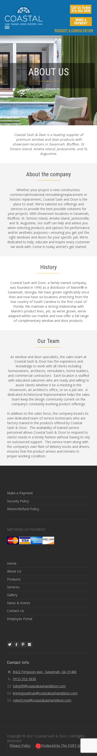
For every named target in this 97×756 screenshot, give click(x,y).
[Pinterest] (23, 644)
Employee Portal (19, 618)
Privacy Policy (20, 745)
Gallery (12, 595)
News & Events (18, 603)
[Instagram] (29, 644)
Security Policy (18, 501)
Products (14, 579)
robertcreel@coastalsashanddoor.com (42, 700)
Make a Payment (20, 493)
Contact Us (15, 610)
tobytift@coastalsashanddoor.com (39, 686)
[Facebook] (16, 644)
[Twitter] (10, 644)
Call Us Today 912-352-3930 (80, 9)
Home (11, 563)
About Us (14, 571)
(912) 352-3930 (24, 679)
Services (13, 587)
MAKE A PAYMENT (81, 21)
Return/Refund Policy (23, 509)
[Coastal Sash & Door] (24, 15)
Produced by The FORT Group (64, 745)
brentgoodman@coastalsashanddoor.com (45, 693)
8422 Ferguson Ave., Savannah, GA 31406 (45, 672)
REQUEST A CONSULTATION (74, 30)
